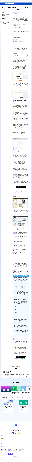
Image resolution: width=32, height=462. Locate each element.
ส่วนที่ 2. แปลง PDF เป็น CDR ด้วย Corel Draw (5, 18)
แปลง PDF (16, 12)
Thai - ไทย (16, 456)
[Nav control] (30, 1)
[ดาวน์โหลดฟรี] (21, 187)
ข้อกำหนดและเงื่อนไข (18, 458)
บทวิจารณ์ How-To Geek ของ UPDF (19, 259)
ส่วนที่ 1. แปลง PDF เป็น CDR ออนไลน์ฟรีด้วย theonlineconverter (5, 15)
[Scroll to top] (30, 460)
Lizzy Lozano (12, 9)
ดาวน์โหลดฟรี (20, 356)
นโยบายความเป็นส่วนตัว (12, 458)
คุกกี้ (26, 458)
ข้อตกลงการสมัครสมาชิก (23, 458)
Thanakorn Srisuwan (5, 397)
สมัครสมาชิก (10, 453)
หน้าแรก (13, 12)
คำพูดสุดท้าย (3, 25)
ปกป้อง (14, 252)
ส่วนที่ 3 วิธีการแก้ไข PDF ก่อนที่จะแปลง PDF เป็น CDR (6, 20)
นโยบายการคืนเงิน (29, 458)
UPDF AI (14, 232)
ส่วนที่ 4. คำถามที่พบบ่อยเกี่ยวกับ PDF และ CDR (5, 23)
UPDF (2, 1)
